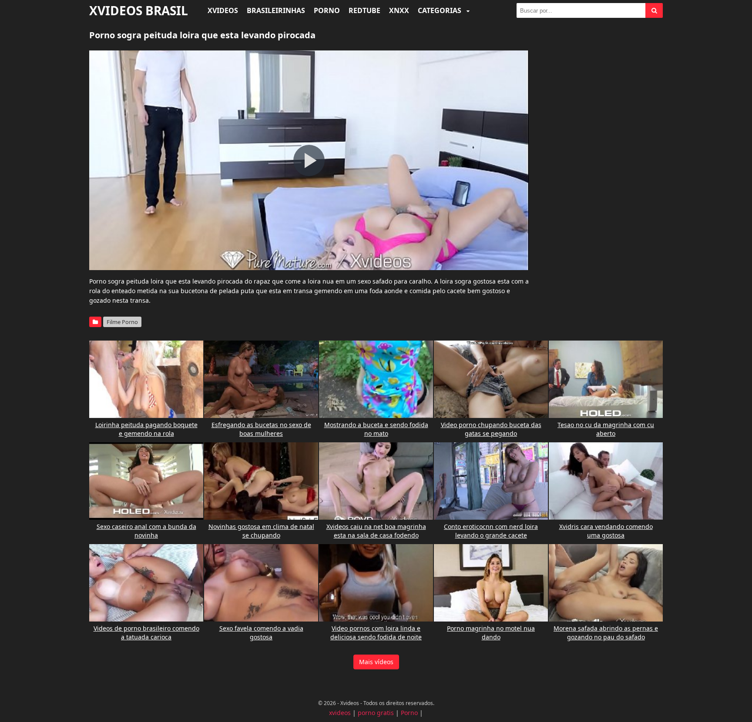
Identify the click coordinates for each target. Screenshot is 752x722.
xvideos (340, 713)
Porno (327, 10)
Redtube (364, 10)
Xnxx (399, 10)
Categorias (440, 10)
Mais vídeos (376, 662)
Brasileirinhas (276, 10)
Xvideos (223, 10)
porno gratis (376, 713)
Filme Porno (122, 322)
